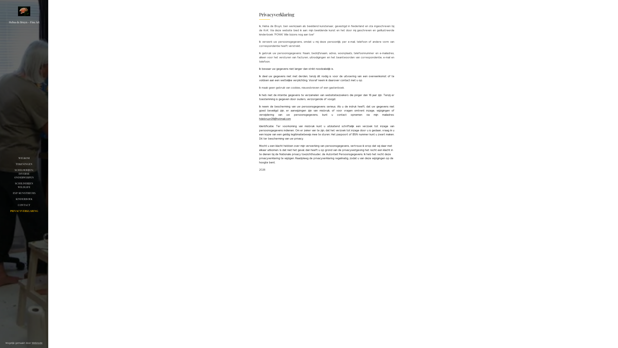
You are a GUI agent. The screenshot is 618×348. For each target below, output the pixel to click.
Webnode (37, 343)
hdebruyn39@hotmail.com (275, 118)
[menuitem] (24, 158)
